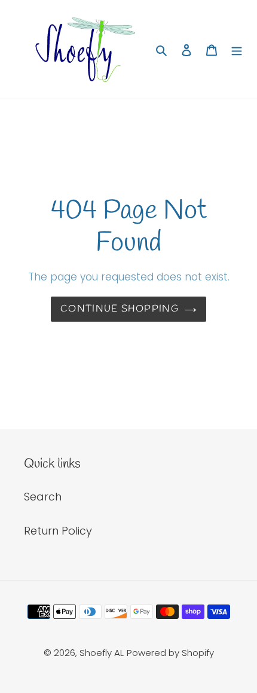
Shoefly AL (101, 652)
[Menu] (236, 49)
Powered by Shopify (170, 652)
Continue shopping (119, 309)
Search (43, 496)
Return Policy (58, 530)
